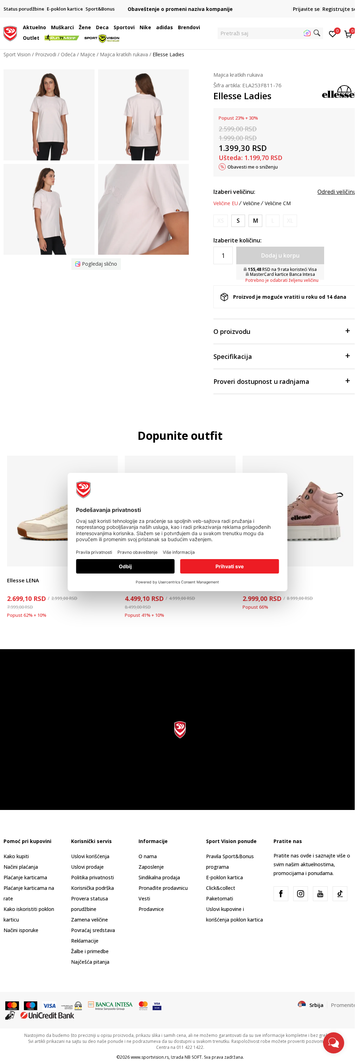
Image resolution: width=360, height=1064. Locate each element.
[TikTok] (340, 894)
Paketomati (219, 898)
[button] (48, 27)
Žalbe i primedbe (90, 951)
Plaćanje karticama (25, 877)
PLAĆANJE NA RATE (180, 3)
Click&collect (220, 888)
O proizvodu (231, 331)
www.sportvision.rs (150, 1057)
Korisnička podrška (92, 888)
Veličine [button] (251, 203)
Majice (87, 54)
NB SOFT (193, 1057)
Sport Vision (17, 54)
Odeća (68, 54)
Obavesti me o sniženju (252, 167)
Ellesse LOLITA (261, 580)
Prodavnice (151, 909)
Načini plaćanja (21, 866)
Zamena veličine (89, 919)
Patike (14, 572)
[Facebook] (281, 894)
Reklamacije (84, 940)
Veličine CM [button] (278, 203)
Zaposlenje (151, 866)
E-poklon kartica (224, 877)
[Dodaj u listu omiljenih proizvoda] (344, 557)
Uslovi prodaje (87, 866)
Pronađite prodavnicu (163, 888)
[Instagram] (301, 894)
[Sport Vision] (10, 33)
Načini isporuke (21, 930)
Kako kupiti (16, 856)
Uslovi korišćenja (90, 856)
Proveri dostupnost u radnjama (261, 381)
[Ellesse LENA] (62, 511)
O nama (148, 856)
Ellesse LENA (23, 580)
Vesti (144, 898)
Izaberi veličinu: (234, 192)
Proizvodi (45, 54)
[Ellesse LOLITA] (298, 511)
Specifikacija (232, 356)
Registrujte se (339, 9)
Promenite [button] (343, 1004)
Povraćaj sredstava (93, 930)
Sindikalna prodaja (159, 877)
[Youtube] (320, 894)
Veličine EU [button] (225, 203)
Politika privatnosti (92, 877)
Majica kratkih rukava (124, 54)
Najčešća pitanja (90, 961)
